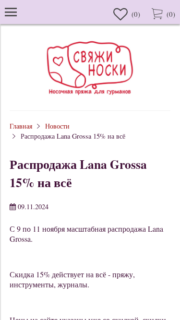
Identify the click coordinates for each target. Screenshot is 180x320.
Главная (21, 125)
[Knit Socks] (90, 96)
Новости (57, 125)
